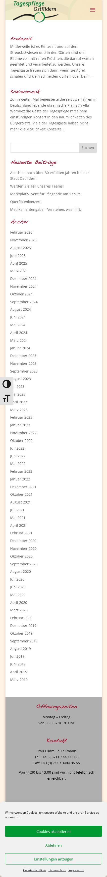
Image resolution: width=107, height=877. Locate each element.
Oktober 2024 (21, 294)
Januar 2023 (20, 425)
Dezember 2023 (23, 355)
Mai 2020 (17, 594)
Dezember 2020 (23, 540)
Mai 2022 (17, 463)
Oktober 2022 (21, 440)
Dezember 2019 (23, 625)
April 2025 (18, 263)
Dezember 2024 (23, 278)
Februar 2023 (21, 417)
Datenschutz (57, 870)
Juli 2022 (17, 448)
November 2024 (23, 286)
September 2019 (24, 641)
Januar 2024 (20, 347)
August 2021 (20, 502)
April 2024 (18, 332)
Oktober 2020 (21, 556)
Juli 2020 (17, 579)
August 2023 (20, 378)
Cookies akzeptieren (53, 831)
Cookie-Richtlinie (34, 870)
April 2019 (18, 671)
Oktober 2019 (21, 633)
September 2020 (24, 564)
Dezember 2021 (23, 486)
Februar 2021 (21, 533)
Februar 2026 (21, 232)
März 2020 (19, 610)
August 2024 (20, 309)
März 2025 (19, 270)
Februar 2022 (21, 471)
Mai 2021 (17, 517)
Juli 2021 (17, 509)
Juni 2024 (18, 317)
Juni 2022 (18, 455)
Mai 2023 (17, 394)
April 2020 (18, 602)
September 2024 (24, 301)
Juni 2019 (18, 664)
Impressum (76, 870)
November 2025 (23, 240)
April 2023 (18, 402)
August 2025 (20, 247)
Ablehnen (53, 845)
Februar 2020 (21, 617)
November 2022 (23, 432)
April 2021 (18, 525)
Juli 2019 (17, 656)
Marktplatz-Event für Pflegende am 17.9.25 (45, 194)
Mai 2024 (17, 324)
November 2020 (23, 548)
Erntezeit (21, 39)
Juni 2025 (18, 255)
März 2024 (19, 340)
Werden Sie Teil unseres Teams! (37, 186)
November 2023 (23, 363)
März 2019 (19, 679)
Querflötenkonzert (25, 201)
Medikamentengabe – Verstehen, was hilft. (45, 209)
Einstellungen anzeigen (53, 858)
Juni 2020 (18, 587)
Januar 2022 (20, 479)
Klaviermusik (24, 91)
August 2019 (20, 648)
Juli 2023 (17, 386)
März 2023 (19, 409)
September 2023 (24, 371)
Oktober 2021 (21, 494)
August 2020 (20, 571)
